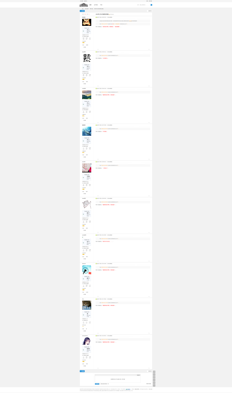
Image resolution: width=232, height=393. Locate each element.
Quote (101, 375)
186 (83, 74)
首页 (90, 4)
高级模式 (138, 375)
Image (98, 375)
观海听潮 (83, 125)
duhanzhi (84, 263)
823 (86, 356)
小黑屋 (132, 389)
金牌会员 (84, 114)
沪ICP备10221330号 (143, 389)
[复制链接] (112, 14)
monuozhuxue (85, 335)
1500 (90, 111)
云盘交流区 (87, 8)
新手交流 (91, 8)
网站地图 (150, 389)
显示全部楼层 (109, 17)
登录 (147, 1)
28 (86, 328)
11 (83, 111)
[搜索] (151, 5)
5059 (90, 221)
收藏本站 (85, 1)
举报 (149, 49)
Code (103, 375)
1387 (87, 285)
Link (100, 375)
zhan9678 (84, 198)
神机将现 (83, 17)
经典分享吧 (80, 9)
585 (86, 221)
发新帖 (83, 10)
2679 (90, 147)
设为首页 (81, 1)
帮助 (101, 4)
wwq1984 (84, 51)
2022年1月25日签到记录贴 (98, 8)
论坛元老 (84, 41)
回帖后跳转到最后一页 (105, 383)
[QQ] (128, 389)
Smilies (104, 375)
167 (86, 111)
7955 (90, 249)
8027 (90, 184)
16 (83, 184)
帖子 (138, 4)
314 (86, 147)
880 (86, 249)
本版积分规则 (148, 383)
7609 (90, 74)
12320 (87, 292)
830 (86, 74)
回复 (98, 49)
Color (97, 375)
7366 (90, 356)
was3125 (83, 161)
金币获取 (96, 4)
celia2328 (84, 88)
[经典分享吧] (84, 6)
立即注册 (150, 1)
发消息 (85, 47)
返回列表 (150, 10)
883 (86, 184)
